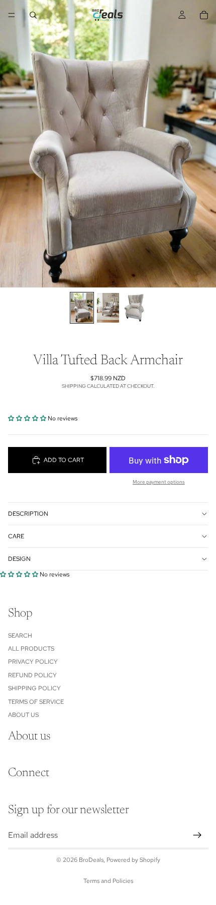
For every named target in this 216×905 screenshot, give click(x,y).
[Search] (33, 15)
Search (20, 636)
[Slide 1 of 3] (82, 308)
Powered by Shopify (133, 860)
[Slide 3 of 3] (134, 308)
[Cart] (204, 15)
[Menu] (11, 15)
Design (19, 559)
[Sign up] (197, 835)
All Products (31, 649)
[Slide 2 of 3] (108, 308)
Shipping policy (34, 688)
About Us (23, 715)
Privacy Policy (33, 662)
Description (28, 514)
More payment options (159, 482)
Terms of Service (36, 702)
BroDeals (91, 860)
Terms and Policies (108, 881)
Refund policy (32, 675)
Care (16, 536)
